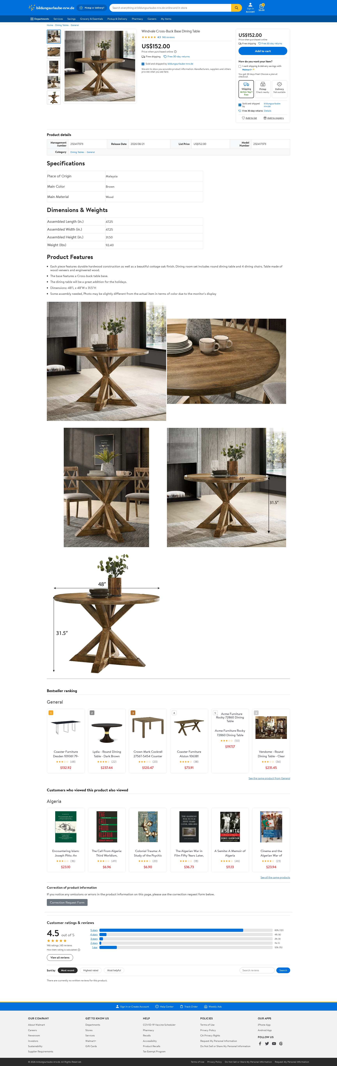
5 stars (94, 930)
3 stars (94, 938)
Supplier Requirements (40, 1051)
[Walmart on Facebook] (260, 1043)
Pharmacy (137, 18)
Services (58, 18)
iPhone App (264, 1024)
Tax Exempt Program (154, 1051)
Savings (71, 18)
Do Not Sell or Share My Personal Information (225, 1046)
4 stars (94, 934)
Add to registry (275, 118)
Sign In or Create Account (134, 1006)
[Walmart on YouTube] (274, 1043)
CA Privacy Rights (210, 1035)
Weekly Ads (215, 1006)
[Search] (236, 8)
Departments (41, 18)
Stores (88, 1030)
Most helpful (114, 970)
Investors (33, 1041)
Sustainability (35, 1046)
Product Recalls (151, 1046)
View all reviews (60, 957)
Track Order (191, 1006)
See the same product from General (269, 778)
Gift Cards (91, 1046)
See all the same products (275, 877)
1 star (95, 947)
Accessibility (150, 1041)
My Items (166, 18)
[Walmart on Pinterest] (281, 1043)
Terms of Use (207, 1024)
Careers (152, 18)
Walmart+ (90, 1041)
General (75, 25)
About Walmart (36, 1024)
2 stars (94, 943)
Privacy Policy (208, 1030)
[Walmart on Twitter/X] (267, 1043)
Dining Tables (62, 25)
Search (283, 970)
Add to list (251, 118)
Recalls (147, 1035)
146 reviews (168, 37)
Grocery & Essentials (91, 18)
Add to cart (263, 51)
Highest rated (90, 970)
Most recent (67, 970)
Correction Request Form (67, 902)
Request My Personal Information (218, 1041)
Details (267, 110)
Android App (265, 1030)
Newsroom (34, 1035)
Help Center (167, 1006)
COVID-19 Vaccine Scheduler (159, 1024)
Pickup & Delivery (117, 18)
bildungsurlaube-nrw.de (180, 63)
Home (50, 25)
